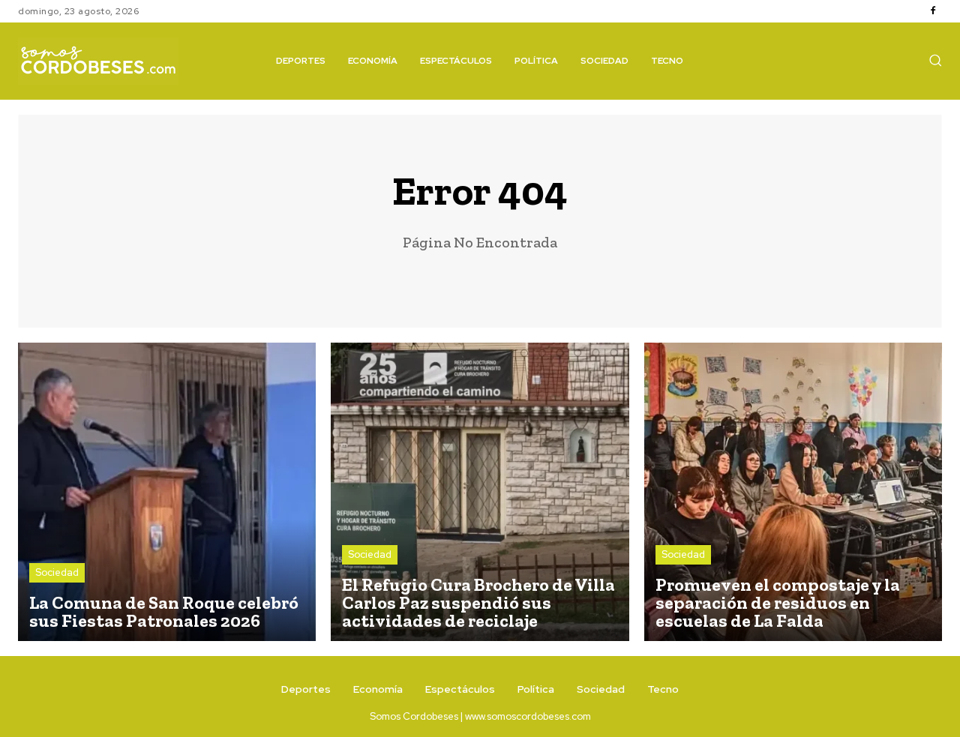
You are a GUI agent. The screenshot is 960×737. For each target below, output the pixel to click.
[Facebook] (933, 11)
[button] (935, 60)
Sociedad (57, 572)
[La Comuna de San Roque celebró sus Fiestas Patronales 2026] (167, 491)
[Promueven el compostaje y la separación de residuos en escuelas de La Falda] (793, 491)
